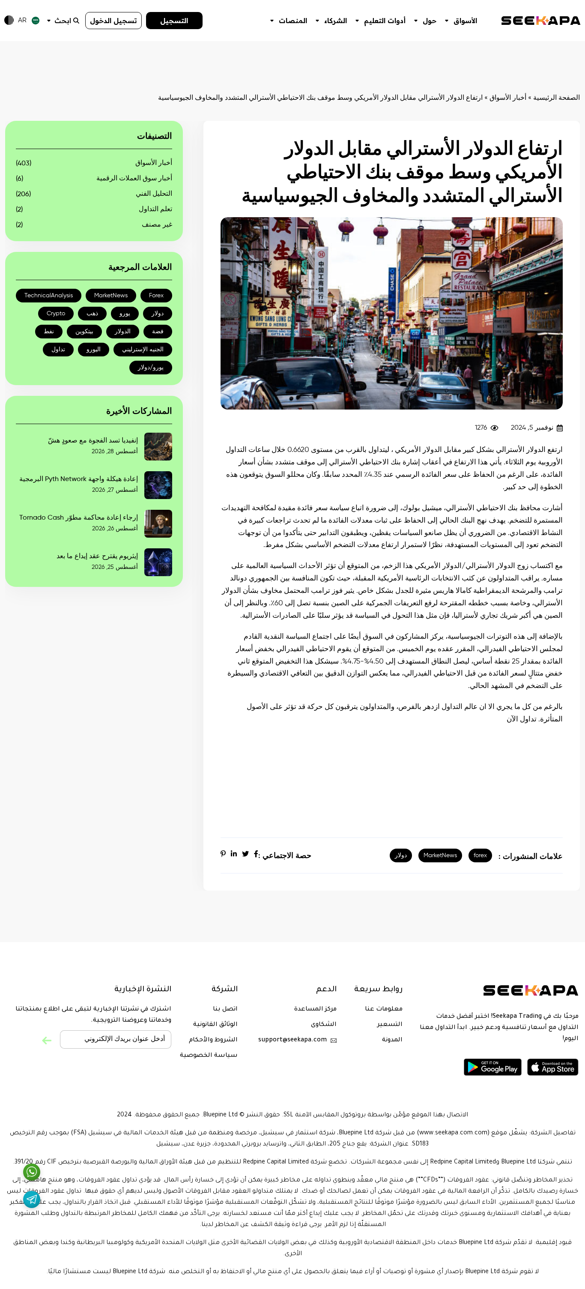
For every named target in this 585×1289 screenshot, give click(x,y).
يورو (124, 314)
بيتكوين (84, 332)
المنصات (293, 20)
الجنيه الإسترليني (143, 350)
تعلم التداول (155, 209)
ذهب (92, 314)
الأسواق (465, 20)
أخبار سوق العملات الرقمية (134, 178)
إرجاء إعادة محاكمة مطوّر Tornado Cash (78, 517)
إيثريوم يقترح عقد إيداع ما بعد (97, 556)
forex (480, 855)
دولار (401, 855)
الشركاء (335, 20)
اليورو (94, 350)
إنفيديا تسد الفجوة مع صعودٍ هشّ (93, 440)
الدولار (123, 332)
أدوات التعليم (385, 20)
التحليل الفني (154, 194)
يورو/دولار (151, 368)
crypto (56, 314)
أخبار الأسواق (507, 98)
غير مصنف (157, 224)
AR (22, 20)
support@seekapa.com (292, 1040)
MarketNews (440, 855)
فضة (158, 332)
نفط (49, 332)
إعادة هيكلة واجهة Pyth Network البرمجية (78, 479)
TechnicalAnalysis (48, 296)
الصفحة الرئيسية (556, 98)
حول (429, 20)
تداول (58, 350)
